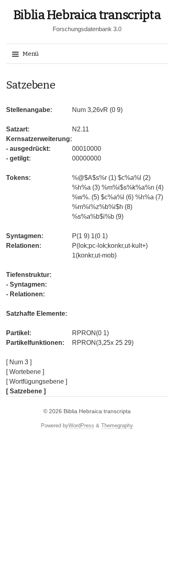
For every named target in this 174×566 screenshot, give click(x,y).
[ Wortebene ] (25, 371)
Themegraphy (117, 425)
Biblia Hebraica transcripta (87, 15)
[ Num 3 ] (19, 362)
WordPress (81, 425)
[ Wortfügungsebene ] (36, 381)
